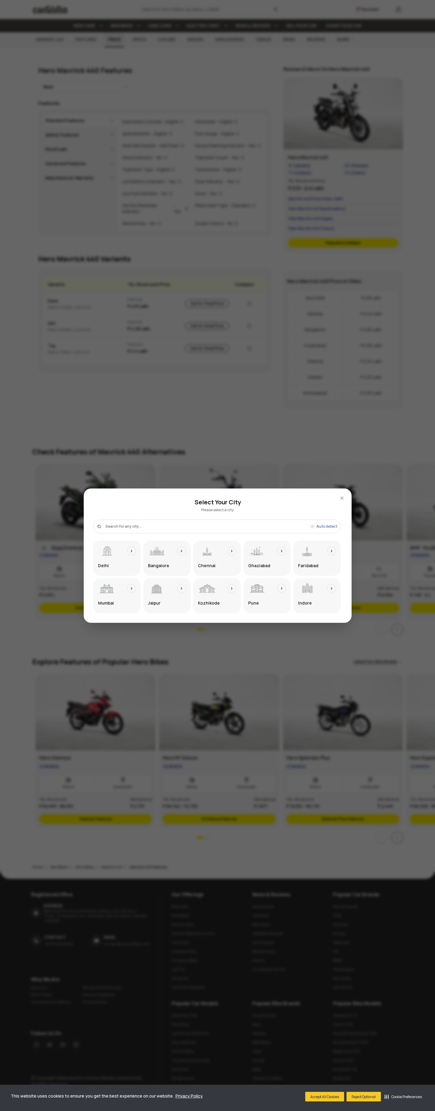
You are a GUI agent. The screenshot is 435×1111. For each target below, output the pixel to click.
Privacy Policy (189, 1096)
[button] (403, 1096)
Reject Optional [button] (364, 1096)
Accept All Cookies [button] (324, 1096)
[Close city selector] (342, 498)
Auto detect (326, 526)
